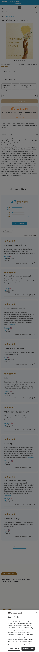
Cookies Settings (14, 648)
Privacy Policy (17, 639)
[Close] (36, 613)
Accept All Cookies (28, 648)
